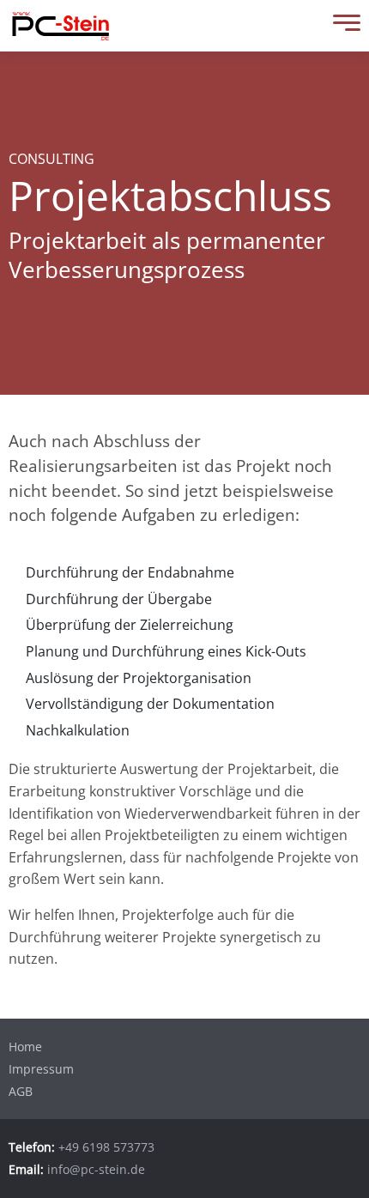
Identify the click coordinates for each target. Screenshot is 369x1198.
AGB (21, 1091)
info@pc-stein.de (96, 1169)
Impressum (41, 1069)
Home (25, 1046)
